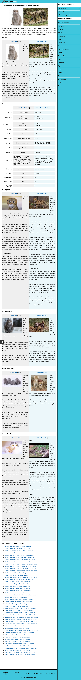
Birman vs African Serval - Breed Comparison (17, 641)
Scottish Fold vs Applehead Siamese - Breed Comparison (21, 570)
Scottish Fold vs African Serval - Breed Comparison (19, 550)
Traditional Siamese (64, 49)
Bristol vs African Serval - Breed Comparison (17, 650)
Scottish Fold (13, 41)
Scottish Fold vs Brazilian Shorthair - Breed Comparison (20, 595)
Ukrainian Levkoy (63, 36)
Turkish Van (61, 42)
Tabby (60, 72)
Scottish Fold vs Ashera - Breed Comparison (17, 573)
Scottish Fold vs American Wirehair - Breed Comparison (20, 568)
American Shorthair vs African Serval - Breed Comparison (21, 619)
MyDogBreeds (50, 673)
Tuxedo (60, 39)
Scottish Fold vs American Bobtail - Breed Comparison (20, 555)
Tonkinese (61, 62)
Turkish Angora (62, 46)
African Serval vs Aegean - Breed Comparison (18, 604)
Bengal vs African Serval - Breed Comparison (17, 637)
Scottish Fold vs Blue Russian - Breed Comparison (19, 590)
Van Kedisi (61, 26)
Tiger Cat (60, 66)
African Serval (40, 41)
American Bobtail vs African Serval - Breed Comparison (20, 608)
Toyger (60, 52)
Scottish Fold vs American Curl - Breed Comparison (19, 557)
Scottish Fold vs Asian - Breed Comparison (17, 575)
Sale (19, 41)
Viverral (60, 29)
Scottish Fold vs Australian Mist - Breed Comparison (19, 579)
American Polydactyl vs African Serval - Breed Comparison (21, 617)
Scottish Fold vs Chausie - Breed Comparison (17, 553)
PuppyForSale (38, 673)
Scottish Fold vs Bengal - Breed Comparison (17, 584)
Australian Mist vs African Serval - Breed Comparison (19, 632)
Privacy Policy (5, 673)
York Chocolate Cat (63, 22)
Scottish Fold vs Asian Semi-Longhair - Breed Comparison (21, 577)
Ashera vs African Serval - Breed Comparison (17, 626)
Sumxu (60, 76)
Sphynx (60, 82)
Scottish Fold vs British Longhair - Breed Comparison (19, 599)
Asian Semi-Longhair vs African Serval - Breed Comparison (21, 630)
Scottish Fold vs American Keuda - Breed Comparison (20, 559)
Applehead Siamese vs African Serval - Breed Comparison (21, 623)
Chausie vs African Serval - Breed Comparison (18, 606)
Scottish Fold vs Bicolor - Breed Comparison (17, 586)
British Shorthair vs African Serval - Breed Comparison (20, 654)
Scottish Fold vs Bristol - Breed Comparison (17, 597)
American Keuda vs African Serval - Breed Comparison (20, 612)
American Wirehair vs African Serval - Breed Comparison (21, 621)
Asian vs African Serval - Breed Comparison (17, 628)
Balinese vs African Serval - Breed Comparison (18, 635)
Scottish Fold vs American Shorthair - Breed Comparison (20, 566)
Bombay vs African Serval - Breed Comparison (18, 646)
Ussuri (60, 32)
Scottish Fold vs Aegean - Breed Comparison (17, 548)
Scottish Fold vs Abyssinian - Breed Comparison (18, 546)
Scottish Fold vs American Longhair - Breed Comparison (20, 562)
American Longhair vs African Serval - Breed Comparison (21, 615)
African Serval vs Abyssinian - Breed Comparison (18, 601)
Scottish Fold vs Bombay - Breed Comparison (17, 592)
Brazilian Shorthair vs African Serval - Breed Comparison (21, 648)
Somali (60, 86)
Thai (59, 69)
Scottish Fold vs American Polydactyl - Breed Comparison (21, 564)
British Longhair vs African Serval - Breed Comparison (20, 652)
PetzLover (27, 673)
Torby (59, 59)
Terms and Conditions (16, 673)
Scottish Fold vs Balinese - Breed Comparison (18, 581)
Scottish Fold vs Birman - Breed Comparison (17, 588)
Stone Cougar (62, 79)
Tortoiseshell (61, 56)
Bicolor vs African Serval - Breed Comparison (17, 639)
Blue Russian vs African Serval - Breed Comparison (19, 643)
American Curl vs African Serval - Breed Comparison (19, 610)
